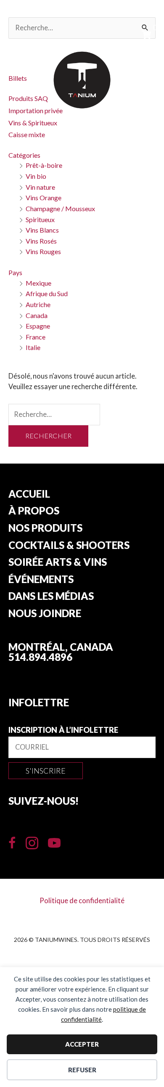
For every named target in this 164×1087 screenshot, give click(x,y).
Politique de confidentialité (82, 900)
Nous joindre (44, 613)
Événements (41, 579)
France (35, 337)
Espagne (38, 326)
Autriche (38, 304)
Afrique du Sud (47, 293)
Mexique (38, 283)
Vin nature (40, 187)
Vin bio (36, 176)
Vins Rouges (43, 251)
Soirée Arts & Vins (57, 562)
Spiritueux (40, 219)
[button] (45, 770)
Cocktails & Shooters (69, 545)
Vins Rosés (41, 241)
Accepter (82, 1044)
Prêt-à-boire (44, 165)
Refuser (82, 1070)
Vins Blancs (42, 230)
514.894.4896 (40, 657)
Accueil (29, 494)
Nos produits (45, 528)
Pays (15, 272)
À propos (33, 511)
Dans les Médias (51, 596)
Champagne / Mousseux (60, 208)
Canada (37, 315)
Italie (33, 347)
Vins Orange (43, 197)
